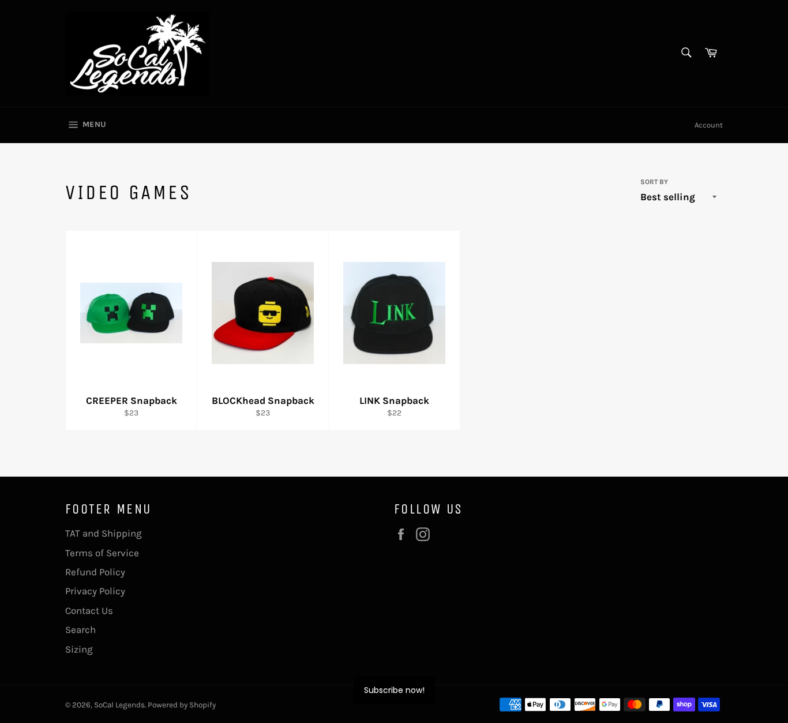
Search (80, 629)
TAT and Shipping (103, 533)
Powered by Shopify (182, 704)
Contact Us (89, 610)
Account (709, 125)
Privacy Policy (95, 591)
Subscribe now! (394, 690)
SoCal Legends (119, 704)
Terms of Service (102, 553)
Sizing (79, 649)
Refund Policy (95, 572)
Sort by (654, 182)
